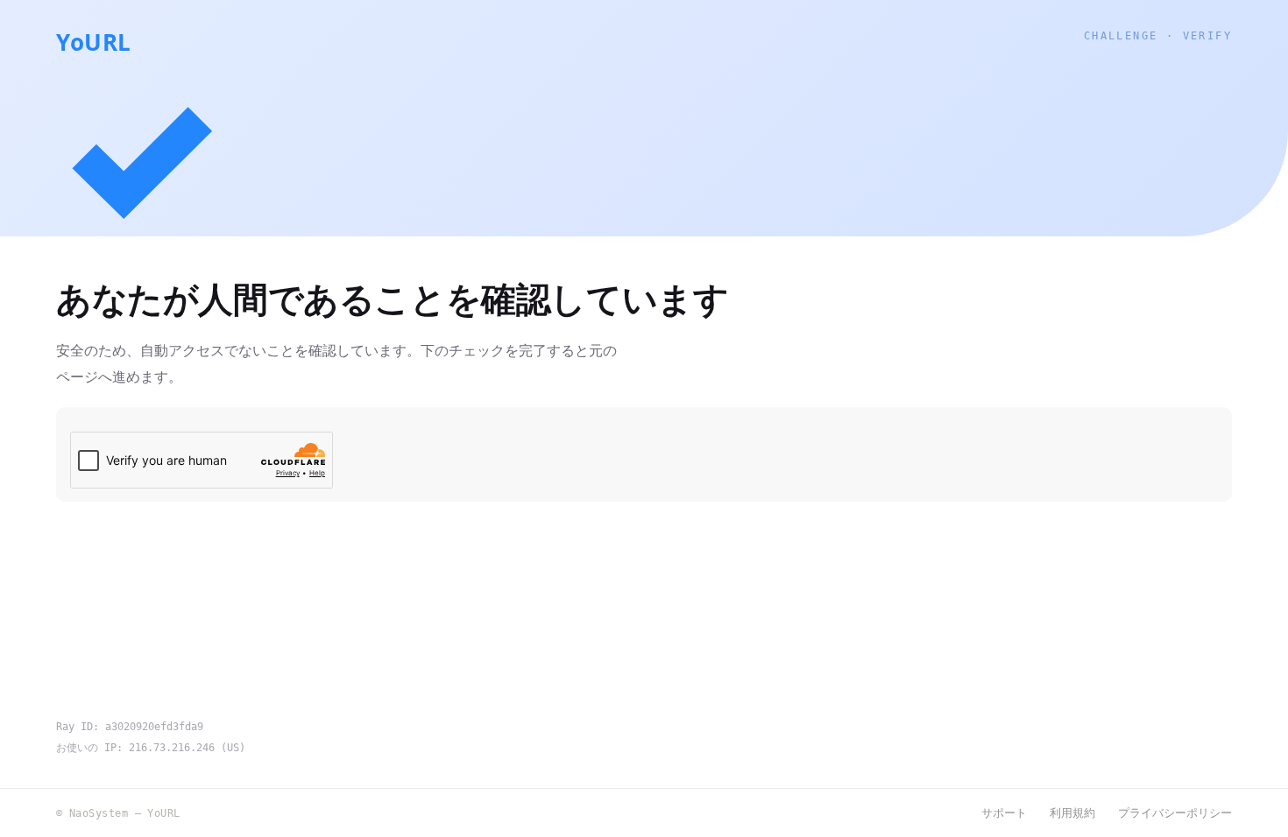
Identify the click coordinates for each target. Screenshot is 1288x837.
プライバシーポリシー (1175, 812)
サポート (1004, 812)
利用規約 (1072, 812)
